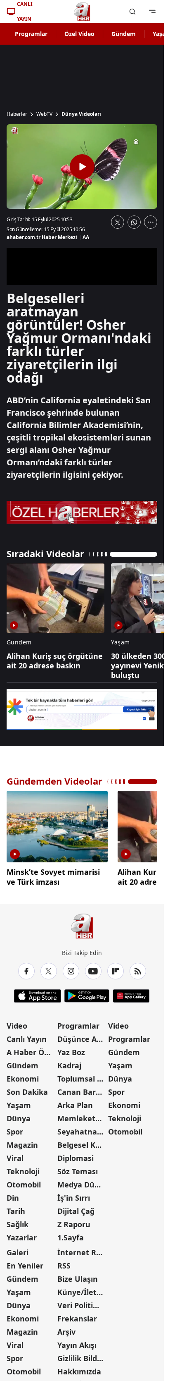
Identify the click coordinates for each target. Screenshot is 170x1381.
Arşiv (66, 1328)
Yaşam (19, 1102)
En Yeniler (25, 1262)
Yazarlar (22, 1234)
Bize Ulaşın (77, 1275)
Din (13, 1194)
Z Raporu (73, 1221)
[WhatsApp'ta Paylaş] (134, 222)
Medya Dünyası (81, 1181)
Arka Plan (75, 1102)
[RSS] (138, 968)
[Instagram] (71, 968)
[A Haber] (82, 12)
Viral (15, 1155)
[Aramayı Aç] (132, 12)
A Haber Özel (30, 1049)
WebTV (44, 114)
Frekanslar (77, 1315)
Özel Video (79, 34)
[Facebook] (26, 968)
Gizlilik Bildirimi (81, 1355)
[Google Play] (86, 992)
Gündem (123, 34)
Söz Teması (77, 1168)
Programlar (31, 34)
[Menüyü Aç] (152, 12)
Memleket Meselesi (81, 1115)
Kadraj (69, 1062)
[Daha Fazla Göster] (150, 222)
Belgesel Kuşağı (81, 1141)
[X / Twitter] (48, 968)
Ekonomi (23, 1075)
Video (17, 1022)
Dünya (19, 1115)
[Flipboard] (115, 968)
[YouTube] (93, 968)
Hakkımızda (79, 1368)
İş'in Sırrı (73, 1194)
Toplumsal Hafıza (81, 1075)
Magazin (22, 1141)
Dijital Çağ (75, 1208)
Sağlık (17, 1221)
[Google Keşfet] (82, 709)
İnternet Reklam (81, 1249)
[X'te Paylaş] (117, 222)
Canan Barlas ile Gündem (81, 1089)
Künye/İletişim (81, 1289)
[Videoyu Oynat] (82, 166)
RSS (64, 1262)
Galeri (17, 1249)
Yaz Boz (71, 1049)
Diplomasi (75, 1155)
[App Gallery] (131, 992)
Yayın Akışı (77, 1342)
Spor (15, 1128)
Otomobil (24, 1181)
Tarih (16, 1208)
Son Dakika (27, 1089)
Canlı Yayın (27, 1036)
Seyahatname (81, 1128)
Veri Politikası (81, 1302)
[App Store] (37, 992)
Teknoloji (23, 1168)
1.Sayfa (70, 1234)
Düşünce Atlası (81, 1036)
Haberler (17, 114)
